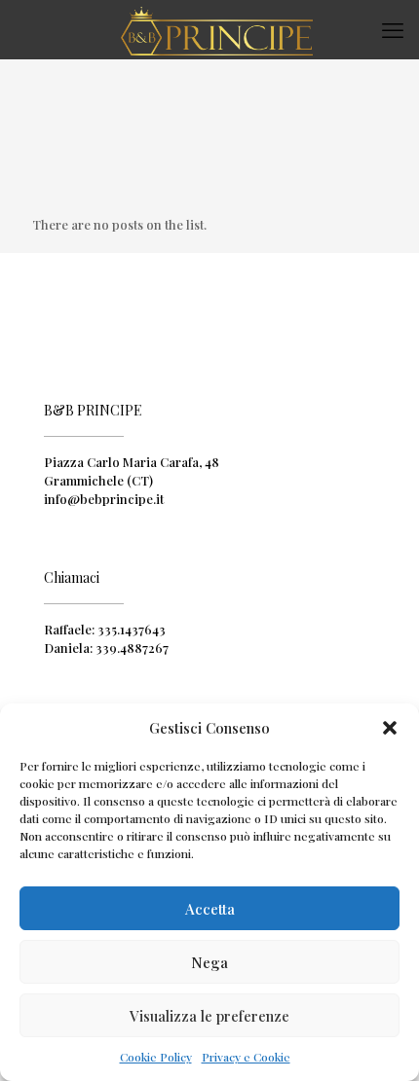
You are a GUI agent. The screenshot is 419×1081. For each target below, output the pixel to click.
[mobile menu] (392, 29)
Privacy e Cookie (246, 1056)
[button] (390, 728)
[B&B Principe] (217, 29)
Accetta (210, 909)
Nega (209, 962)
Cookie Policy (156, 1056)
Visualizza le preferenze (209, 1016)
